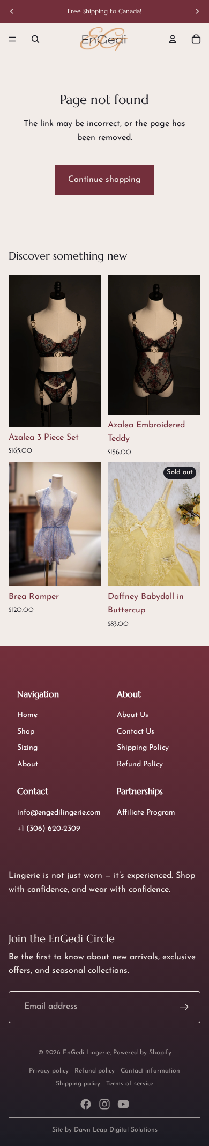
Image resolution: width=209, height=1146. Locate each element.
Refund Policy (140, 764)
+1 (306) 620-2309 (48, 829)
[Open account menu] (172, 39)
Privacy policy (49, 1071)
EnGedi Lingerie (86, 1052)
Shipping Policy (143, 748)
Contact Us (135, 732)
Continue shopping (104, 179)
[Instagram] (104, 1104)
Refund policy (94, 1071)
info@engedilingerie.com (59, 813)
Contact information (150, 1071)
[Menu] (12, 39)
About (27, 764)
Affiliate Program (146, 813)
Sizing (27, 748)
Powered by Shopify (142, 1052)
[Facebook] (85, 1104)
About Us (132, 715)
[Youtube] (123, 1104)
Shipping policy (78, 1084)
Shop (25, 732)
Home (27, 715)
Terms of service (129, 1084)
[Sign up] (184, 1007)
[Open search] (35, 39)
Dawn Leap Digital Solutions (116, 1130)
